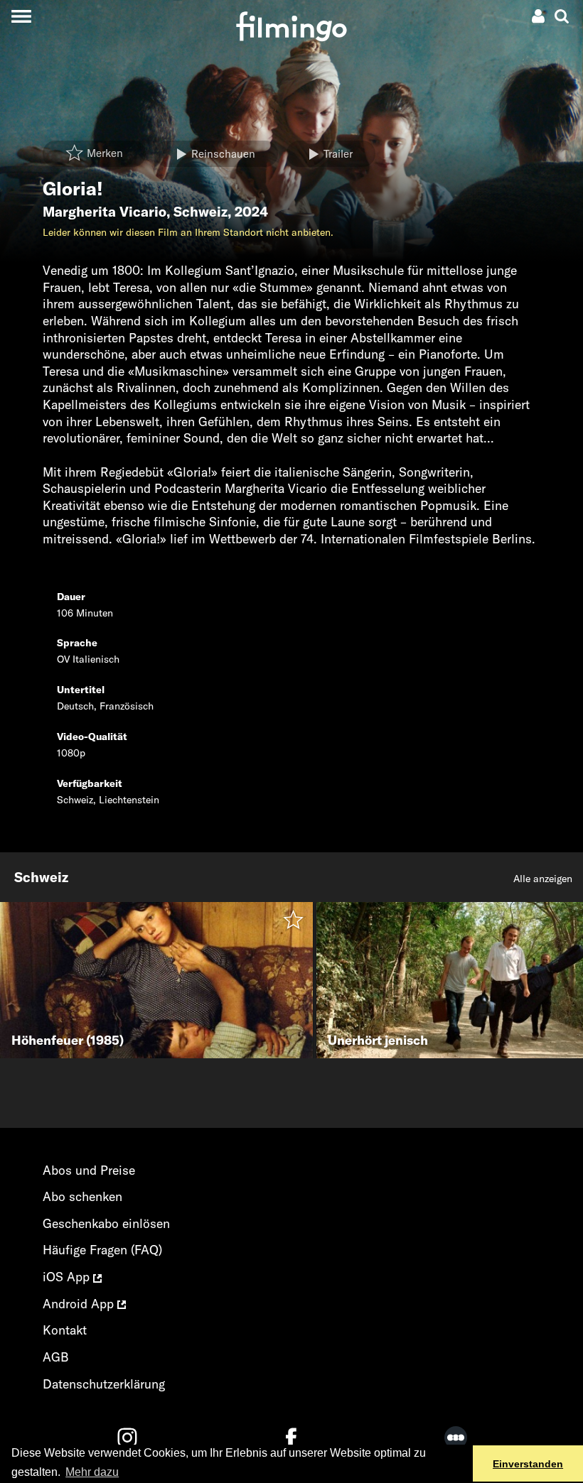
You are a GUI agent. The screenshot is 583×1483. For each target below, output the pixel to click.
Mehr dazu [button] (92, 1472)
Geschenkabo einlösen (106, 1223)
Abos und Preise (89, 1170)
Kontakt (65, 1330)
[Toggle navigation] (21, 16)
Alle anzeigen (542, 878)
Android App (80, 1303)
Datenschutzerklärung (104, 1384)
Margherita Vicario (104, 211)
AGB (56, 1357)
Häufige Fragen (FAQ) (102, 1250)
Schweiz (200, 211)
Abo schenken (82, 1196)
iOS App (68, 1277)
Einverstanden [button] (528, 1464)
